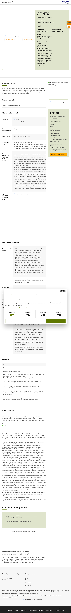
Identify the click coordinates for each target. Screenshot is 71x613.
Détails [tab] (35, 295)
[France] (65, 2)
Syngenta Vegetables (60, 610)
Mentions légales (61, 75)
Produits (9, 6)
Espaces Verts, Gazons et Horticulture (36, 610)
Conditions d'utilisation (42, 75)
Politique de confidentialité (26, 608)
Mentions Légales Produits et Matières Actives (17, 610)
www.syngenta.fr (18, 500)
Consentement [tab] (14, 295)
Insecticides (16, 6)
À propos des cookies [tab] (56, 295)
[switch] (28, 315)
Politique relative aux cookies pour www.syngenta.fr (17, 307)
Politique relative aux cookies (39, 608)
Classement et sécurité (29, 75)
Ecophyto (26, 497)
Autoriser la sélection (35, 321)
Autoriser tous (55, 321)
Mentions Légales (15, 608)
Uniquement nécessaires (15, 321)
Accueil (4, 6)
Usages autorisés (18, 75)
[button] (58, 154)
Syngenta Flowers (49, 610)
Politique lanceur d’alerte (53, 608)
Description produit (6, 75)
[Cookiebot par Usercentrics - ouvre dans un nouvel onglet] (60, 291)
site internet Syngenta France (9, 597)
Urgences (53, 75)
